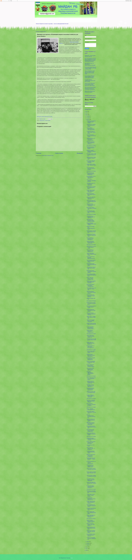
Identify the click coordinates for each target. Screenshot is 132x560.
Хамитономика (47, 120)
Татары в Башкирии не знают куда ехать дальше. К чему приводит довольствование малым (90, 72)
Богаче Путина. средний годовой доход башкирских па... (91, 358)
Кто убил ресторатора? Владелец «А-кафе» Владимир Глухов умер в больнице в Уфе (90, 68)
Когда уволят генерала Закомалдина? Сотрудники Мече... (90, 285)
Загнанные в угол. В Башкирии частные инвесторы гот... (90, 385)
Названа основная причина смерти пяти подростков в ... (91, 324)
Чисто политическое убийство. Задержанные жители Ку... (91, 313)
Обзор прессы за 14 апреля (91, 407)
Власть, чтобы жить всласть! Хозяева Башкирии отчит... (90, 278)
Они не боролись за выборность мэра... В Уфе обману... (91, 216)
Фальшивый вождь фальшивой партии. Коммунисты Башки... (91, 220)
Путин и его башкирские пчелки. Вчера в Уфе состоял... (91, 362)
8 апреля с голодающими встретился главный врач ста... (91, 538)
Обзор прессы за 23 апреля (91, 171)
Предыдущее (80, 153)
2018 (87, 111)
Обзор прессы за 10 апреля (91, 489)
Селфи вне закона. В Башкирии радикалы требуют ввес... (90, 382)
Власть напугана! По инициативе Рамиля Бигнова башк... (90, 173)
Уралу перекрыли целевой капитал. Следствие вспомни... (91, 261)
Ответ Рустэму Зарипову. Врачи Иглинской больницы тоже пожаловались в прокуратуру (90, 88)
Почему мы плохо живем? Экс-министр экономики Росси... (91, 303)
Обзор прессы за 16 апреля (91, 376)
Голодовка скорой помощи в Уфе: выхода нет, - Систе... (91, 509)
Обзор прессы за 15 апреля (91, 398)
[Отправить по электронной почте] (48, 119)
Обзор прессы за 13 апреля (91, 436)
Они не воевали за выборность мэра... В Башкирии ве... (91, 448)
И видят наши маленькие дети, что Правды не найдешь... (91, 502)
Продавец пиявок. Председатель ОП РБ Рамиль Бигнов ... (91, 355)
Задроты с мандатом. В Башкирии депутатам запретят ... (91, 420)
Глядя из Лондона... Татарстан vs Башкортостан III (90, 331)
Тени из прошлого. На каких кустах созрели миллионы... (91, 295)
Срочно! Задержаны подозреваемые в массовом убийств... (90, 327)
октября (88, 117)
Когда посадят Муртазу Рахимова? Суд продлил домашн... (91, 433)
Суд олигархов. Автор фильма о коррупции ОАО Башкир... (90, 479)
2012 (87, 550)
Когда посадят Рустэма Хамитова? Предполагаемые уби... (91, 257)
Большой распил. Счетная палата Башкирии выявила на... (91, 177)
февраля (88, 543)
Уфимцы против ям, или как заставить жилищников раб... (91, 139)
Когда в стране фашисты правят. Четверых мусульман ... (91, 516)
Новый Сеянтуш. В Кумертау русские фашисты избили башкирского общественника (90, 84)
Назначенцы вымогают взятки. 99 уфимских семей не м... (90, 142)
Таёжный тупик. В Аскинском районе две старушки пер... (91, 204)
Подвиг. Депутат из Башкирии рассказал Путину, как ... (90, 343)
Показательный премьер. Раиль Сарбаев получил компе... (91, 528)
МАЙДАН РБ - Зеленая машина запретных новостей (90, 56)
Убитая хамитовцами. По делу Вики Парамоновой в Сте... (91, 201)
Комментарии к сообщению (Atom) (47, 155)
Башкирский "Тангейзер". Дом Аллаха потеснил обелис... (91, 531)
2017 (87, 112)
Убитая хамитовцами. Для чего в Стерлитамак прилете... (91, 378)
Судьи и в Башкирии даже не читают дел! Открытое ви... (91, 483)
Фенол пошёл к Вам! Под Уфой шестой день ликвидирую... (91, 197)
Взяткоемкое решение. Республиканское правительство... (90, 389)
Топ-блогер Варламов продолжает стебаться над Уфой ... (91, 168)
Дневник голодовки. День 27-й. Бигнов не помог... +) (91, 392)
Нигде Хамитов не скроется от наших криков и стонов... (91, 247)
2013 (87, 548)
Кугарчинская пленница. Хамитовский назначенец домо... (91, 426)
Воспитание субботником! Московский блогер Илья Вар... (91, 491)
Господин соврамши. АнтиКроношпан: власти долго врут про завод (90, 80)
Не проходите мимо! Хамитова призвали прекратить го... (90, 486)
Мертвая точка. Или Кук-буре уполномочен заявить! (90, 92)
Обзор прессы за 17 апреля (91, 349)
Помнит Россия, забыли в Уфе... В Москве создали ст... (91, 165)
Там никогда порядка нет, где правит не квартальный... (91, 184)
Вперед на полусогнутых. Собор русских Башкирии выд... (91, 455)
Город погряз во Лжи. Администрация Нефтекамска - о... (90, 369)
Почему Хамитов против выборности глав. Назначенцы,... (91, 442)
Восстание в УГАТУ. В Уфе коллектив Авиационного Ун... (91, 154)
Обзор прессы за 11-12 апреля (90, 445)
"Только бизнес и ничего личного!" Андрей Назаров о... (91, 495)
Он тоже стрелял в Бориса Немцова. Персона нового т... (91, 351)
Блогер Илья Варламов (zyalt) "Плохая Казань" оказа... (91, 211)
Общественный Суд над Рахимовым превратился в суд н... (91, 505)
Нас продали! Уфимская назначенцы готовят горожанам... (91, 161)
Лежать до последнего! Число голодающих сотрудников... (91, 320)
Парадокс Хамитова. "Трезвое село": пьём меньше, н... (91, 524)
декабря (88, 116)
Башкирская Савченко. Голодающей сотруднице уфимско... (91, 271)
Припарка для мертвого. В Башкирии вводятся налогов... (91, 147)
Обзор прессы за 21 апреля (91, 244)
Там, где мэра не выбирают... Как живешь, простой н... (91, 180)
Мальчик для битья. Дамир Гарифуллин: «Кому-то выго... (91, 158)
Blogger (72, 557)
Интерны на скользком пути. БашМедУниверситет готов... (91, 228)
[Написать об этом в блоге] (49, 119)
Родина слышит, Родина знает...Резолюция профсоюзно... (91, 191)
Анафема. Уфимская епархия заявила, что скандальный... (91, 395)
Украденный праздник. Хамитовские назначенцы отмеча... (91, 264)
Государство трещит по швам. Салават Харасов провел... (91, 132)
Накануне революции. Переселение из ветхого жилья (91, 194)
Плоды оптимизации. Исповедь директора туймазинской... (90, 242)
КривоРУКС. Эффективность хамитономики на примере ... (90, 373)
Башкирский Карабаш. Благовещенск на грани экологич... (91, 310)
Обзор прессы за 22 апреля (91, 214)
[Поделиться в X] (50, 119)
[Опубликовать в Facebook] (51, 119)
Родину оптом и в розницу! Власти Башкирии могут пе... (91, 472)
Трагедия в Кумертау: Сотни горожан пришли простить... (91, 292)
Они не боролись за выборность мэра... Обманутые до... (90, 250)
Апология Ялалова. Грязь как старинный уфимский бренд (91, 274)
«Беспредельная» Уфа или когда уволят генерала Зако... (91, 268)
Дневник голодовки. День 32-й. (91, 299)
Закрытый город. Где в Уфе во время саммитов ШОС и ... (91, 339)
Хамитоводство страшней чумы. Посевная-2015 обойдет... (91, 125)
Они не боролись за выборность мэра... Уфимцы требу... (90, 465)
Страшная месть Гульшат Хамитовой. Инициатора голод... (91, 235)
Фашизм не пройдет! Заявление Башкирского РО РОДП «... (91, 151)
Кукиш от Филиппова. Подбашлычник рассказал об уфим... (90, 365)
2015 (87, 114)
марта (88, 541)
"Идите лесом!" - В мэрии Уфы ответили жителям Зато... (91, 317)
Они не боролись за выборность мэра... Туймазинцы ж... (90, 238)
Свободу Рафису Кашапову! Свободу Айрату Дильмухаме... (91, 128)
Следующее (38, 153)
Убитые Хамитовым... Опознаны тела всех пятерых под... (90, 336)
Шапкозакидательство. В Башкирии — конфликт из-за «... (91, 458)
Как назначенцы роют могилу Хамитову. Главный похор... (90, 430)
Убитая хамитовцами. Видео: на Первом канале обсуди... (91, 254)
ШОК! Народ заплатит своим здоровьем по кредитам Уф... (90, 423)
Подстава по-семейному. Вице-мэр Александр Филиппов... (91, 401)
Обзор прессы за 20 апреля (91, 300)
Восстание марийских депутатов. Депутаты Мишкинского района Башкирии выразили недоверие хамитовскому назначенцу (90, 60)
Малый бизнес (42, 120)
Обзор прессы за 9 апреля (91, 518)
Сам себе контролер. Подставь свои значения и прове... (91, 135)
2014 (87, 546)
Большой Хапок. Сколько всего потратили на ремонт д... (91, 535)
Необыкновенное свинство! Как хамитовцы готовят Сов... (91, 231)
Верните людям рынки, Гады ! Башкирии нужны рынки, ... (91, 512)
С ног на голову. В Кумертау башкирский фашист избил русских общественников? (89, 76)
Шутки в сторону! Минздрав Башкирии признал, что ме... (91, 521)
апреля (88, 119)
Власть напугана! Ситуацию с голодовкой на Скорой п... (91, 404)
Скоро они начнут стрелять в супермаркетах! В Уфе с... (91, 476)
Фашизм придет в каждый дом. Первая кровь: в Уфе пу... (91, 187)
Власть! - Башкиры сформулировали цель (91, 409)
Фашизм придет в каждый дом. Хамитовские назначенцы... (91, 281)
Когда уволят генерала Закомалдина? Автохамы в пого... (91, 412)
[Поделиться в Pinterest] (52, 119)
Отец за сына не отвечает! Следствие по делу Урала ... (91, 469)
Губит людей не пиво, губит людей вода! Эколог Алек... (91, 288)
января (88, 544)
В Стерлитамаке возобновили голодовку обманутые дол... (91, 498)
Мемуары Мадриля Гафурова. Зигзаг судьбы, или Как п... (91, 223)
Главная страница (59, 153)
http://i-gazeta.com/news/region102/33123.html (44, 116)
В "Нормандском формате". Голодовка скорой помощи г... (91, 121)
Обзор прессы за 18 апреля (91, 333)
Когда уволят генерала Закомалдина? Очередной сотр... (91, 208)
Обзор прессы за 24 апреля (91, 145)
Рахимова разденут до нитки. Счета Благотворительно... (90, 346)
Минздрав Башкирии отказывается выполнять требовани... (91, 439)
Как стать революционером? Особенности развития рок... (91, 416)
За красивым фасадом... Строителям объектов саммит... (91, 452)
